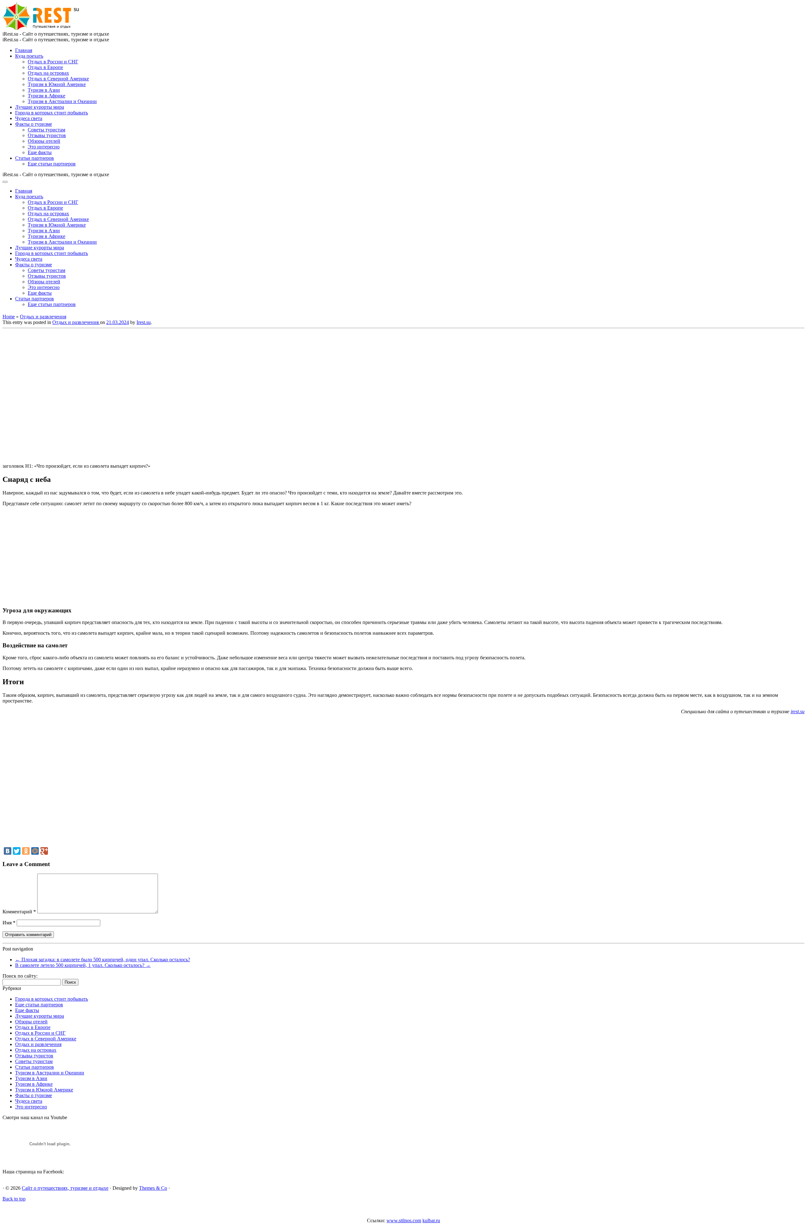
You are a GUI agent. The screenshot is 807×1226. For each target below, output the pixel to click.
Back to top (14, 1198)
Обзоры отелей (44, 141)
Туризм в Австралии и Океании (62, 101)
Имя (9, 922)
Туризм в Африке (46, 95)
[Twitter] (16, 851)
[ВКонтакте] (7, 851)
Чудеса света (28, 118)
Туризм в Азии (44, 90)
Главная (23, 50)
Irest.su (143, 322)
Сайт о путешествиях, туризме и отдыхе (65, 1188)
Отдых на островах (48, 73)
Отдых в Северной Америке (58, 78)
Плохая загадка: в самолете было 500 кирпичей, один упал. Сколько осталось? (102, 959)
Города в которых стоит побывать (51, 112)
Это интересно (44, 146)
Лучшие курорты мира (39, 107)
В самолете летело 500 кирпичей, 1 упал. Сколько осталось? (83, 965)
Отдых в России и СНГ (53, 61)
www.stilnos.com (403, 1220)
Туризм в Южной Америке (57, 84)
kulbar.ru (431, 1220)
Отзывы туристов (47, 135)
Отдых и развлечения (43, 316)
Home (9, 316)
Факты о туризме (33, 124)
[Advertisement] (94, 394)
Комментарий (19, 911)
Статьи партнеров (34, 158)
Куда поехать (29, 56)
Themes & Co (153, 1188)
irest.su (797, 711)
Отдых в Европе (45, 67)
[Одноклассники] (26, 851)
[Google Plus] (44, 851)
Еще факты (40, 152)
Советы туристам (46, 129)
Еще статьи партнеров (52, 163)
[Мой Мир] (35, 851)
